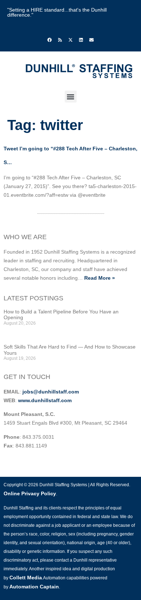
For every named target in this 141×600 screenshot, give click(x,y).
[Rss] (60, 40)
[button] (71, 97)
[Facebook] (49, 40)
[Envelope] (91, 40)
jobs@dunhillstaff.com (50, 392)
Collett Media (25, 577)
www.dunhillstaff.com (45, 400)
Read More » (99, 278)
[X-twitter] (70, 40)
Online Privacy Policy (30, 493)
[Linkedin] (81, 40)
